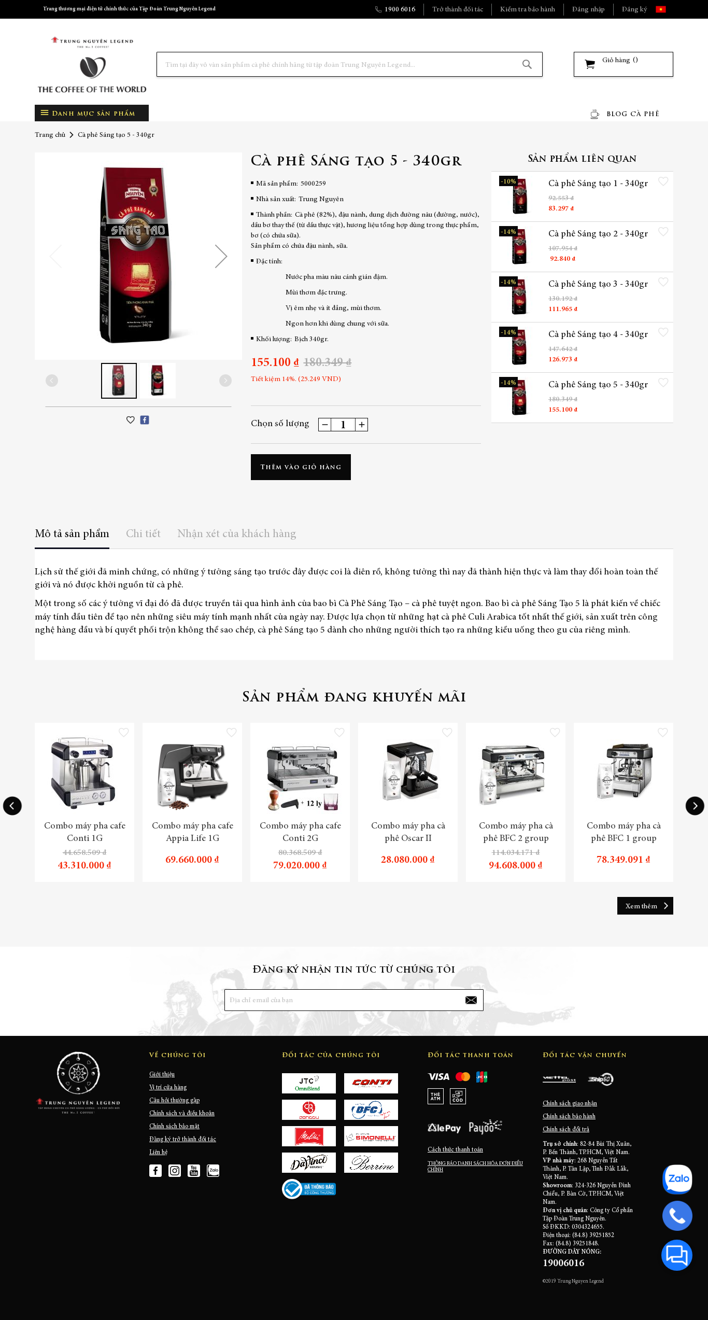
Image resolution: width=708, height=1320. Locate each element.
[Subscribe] (471, 1000)
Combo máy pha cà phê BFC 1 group (624, 833)
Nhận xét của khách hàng (236, 534)
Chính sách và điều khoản (182, 1114)
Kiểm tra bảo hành (527, 9)
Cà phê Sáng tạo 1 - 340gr (598, 184)
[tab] (72, 538)
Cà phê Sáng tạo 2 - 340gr (598, 234)
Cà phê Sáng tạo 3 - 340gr (598, 284)
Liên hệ (158, 1152)
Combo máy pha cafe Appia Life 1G (192, 833)
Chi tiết (143, 534)
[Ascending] (361, 424)
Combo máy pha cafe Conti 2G (300, 833)
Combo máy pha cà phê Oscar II (408, 833)
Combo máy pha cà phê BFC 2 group (516, 833)
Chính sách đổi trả (566, 1130)
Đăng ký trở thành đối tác (182, 1139)
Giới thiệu (162, 1075)
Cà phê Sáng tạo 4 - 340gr (598, 335)
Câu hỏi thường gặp (174, 1101)
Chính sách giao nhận (570, 1104)
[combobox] (350, 64)
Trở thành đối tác (457, 9)
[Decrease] (325, 424)
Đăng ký (634, 9)
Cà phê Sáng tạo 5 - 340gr (598, 385)
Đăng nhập (588, 9)
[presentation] (12, 806)
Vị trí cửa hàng (168, 1088)
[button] (670, 9)
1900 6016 (400, 9)
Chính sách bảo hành (569, 1117)
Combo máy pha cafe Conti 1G (84, 833)
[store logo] (92, 64)
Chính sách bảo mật (174, 1127)
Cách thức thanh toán (455, 1150)
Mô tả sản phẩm (72, 534)
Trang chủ (50, 135)
